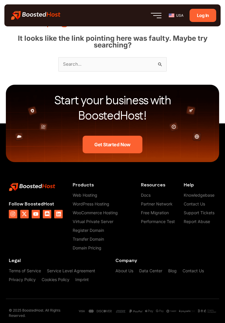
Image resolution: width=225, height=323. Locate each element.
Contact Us (194, 203)
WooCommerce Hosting (95, 212)
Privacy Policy (22, 279)
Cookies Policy (55, 279)
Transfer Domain (88, 239)
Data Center (150, 270)
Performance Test (158, 221)
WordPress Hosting (91, 203)
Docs (146, 195)
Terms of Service (25, 270)
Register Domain (88, 230)
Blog (172, 270)
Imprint (82, 279)
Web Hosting (85, 195)
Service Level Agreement (71, 270)
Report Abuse (197, 221)
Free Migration (155, 212)
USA (179, 15)
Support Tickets (199, 212)
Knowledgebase (199, 195)
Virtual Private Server (93, 221)
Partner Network (157, 203)
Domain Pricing (87, 247)
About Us (124, 270)
